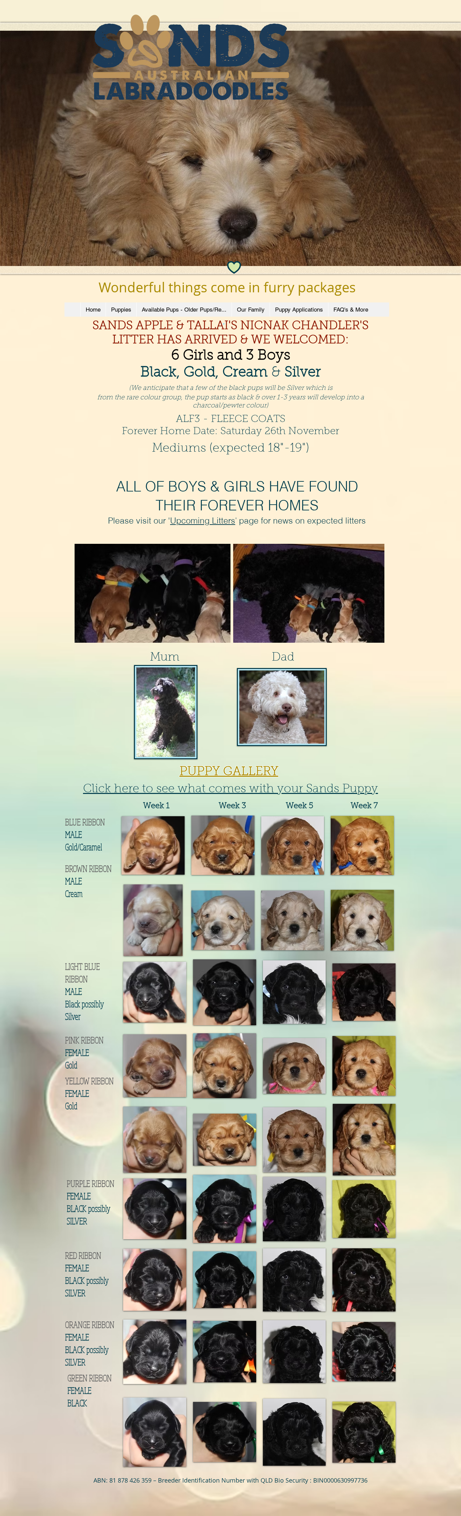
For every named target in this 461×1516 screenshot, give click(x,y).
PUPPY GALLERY (229, 772)
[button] (153, 845)
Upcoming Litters (202, 520)
